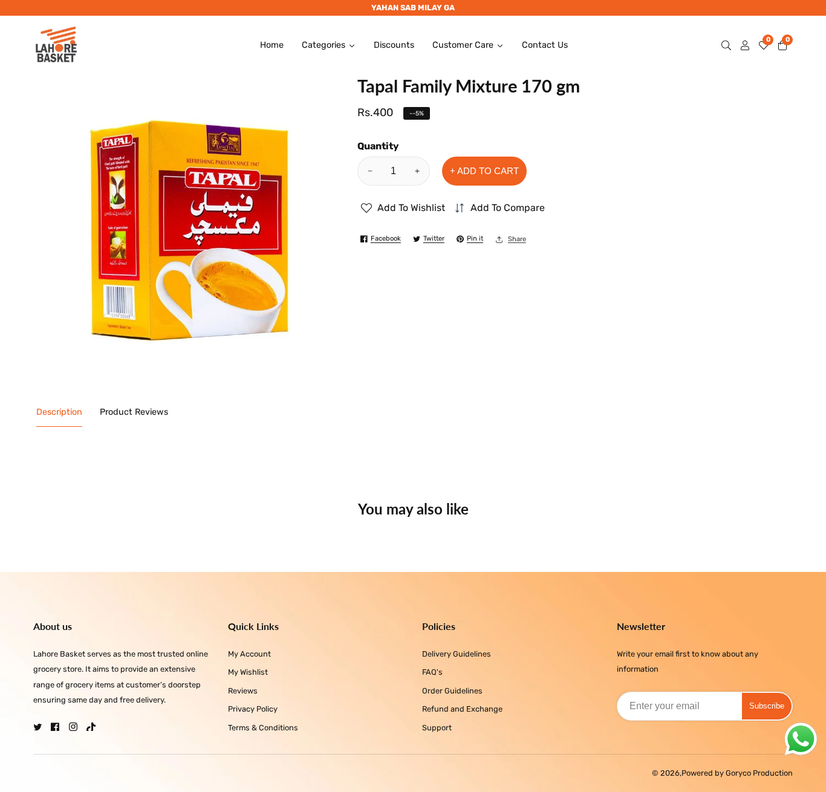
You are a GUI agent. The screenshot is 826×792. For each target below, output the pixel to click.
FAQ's (432, 672)
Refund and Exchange (462, 708)
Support (437, 727)
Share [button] (517, 239)
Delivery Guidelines (456, 653)
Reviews (243, 690)
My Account (249, 653)
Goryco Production (759, 773)
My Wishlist (248, 672)
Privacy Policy (253, 708)
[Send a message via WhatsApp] (801, 739)
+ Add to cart (484, 171)
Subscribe (766, 705)
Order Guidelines (452, 690)
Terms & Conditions (263, 727)
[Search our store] (728, 45)
